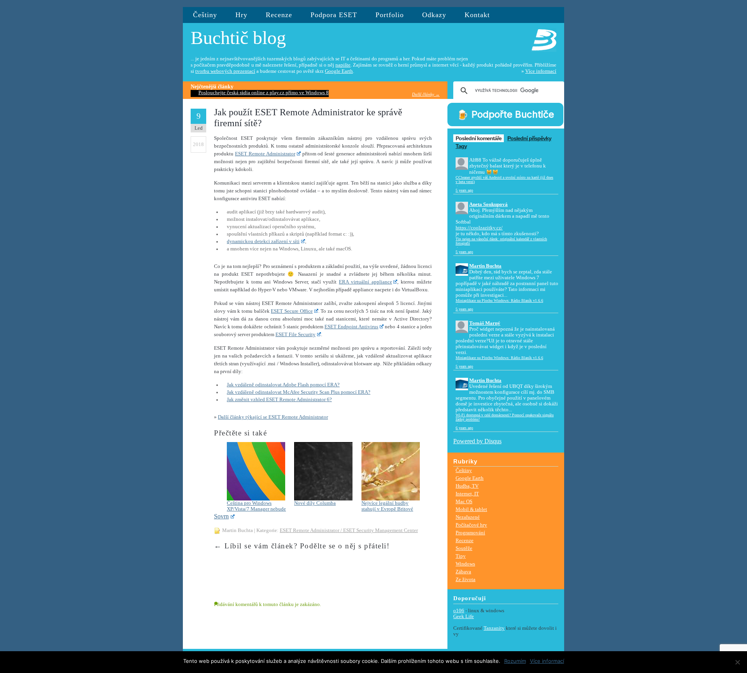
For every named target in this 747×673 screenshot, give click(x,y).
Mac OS (464, 501)
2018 (198, 144)
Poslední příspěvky (529, 138)
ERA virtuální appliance (365, 282)
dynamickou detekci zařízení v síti (263, 241)
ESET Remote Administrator (265, 154)
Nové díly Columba (315, 503)
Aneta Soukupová (488, 204)
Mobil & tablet (471, 509)
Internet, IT (467, 494)
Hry (241, 15)
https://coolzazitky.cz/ (479, 228)
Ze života (465, 579)
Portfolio (389, 15)
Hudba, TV (467, 486)
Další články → (426, 94)
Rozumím (515, 661)
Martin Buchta (485, 266)
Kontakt (477, 15)
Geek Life (463, 616)
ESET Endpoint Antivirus (351, 326)
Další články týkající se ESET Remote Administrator (273, 417)
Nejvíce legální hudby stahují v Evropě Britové (387, 506)
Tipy (461, 556)
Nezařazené (468, 517)
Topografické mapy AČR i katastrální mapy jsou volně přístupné (266, 92)
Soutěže (464, 548)
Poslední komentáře (479, 138)
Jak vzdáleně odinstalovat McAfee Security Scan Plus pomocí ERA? (298, 392)
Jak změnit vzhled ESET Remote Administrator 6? (279, 399)
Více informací (540, 71)
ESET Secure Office (291, 311)
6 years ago (464, 428)
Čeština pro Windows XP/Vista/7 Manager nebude (256, 506)
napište (343, 65)
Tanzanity (494, 628)
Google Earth (339, 71)
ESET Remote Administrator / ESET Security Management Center (349, 530)
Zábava (463, 571)
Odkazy (434, 15)
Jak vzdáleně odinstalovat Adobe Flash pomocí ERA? (283, 385)
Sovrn (221, 516)
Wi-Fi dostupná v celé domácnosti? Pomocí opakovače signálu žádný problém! (505, 417)
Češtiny (205, 15)
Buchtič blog (238, 37)
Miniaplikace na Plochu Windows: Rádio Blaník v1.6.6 (499, 300)
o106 (458, 610)
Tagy (461, 146)
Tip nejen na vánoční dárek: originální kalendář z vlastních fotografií (501, 241)
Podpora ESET (333, 15)
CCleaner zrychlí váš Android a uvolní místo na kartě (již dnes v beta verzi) (504, 179)
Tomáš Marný (484, 323)
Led (199, 128)
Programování (470, 533)
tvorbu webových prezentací (225, 71)
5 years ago (464, 190)
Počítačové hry (471, 525)
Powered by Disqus (477, 441)
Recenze (279, 15)
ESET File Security (295, 334)
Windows (465, 564)
